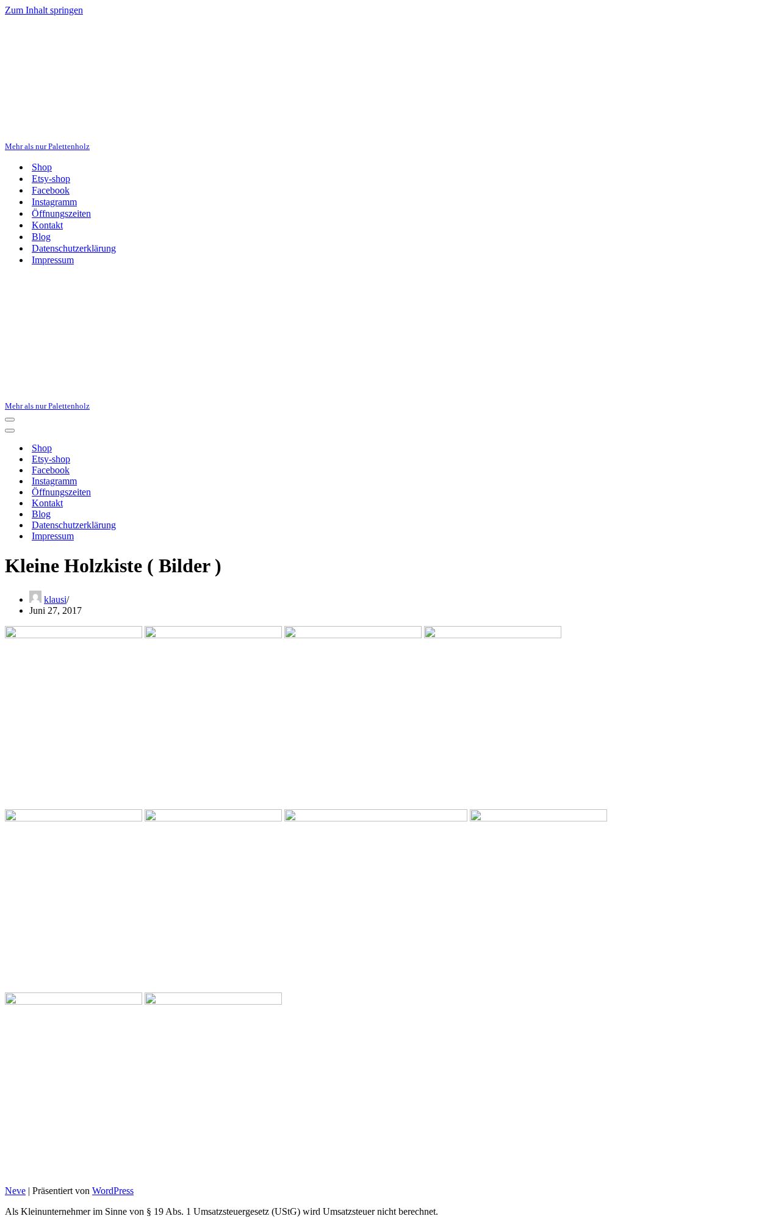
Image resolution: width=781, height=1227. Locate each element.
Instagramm (54, 202)
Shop (42, 167)
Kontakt (47, 225)
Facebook (51, 190)
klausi (55, 599)
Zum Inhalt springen (44, 10)
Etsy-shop (51, 178)
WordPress (113, 1190)
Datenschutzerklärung (74, 248)
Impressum (53, 260)
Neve (15, 1190)
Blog (41, 236)
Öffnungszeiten (61, 213)
